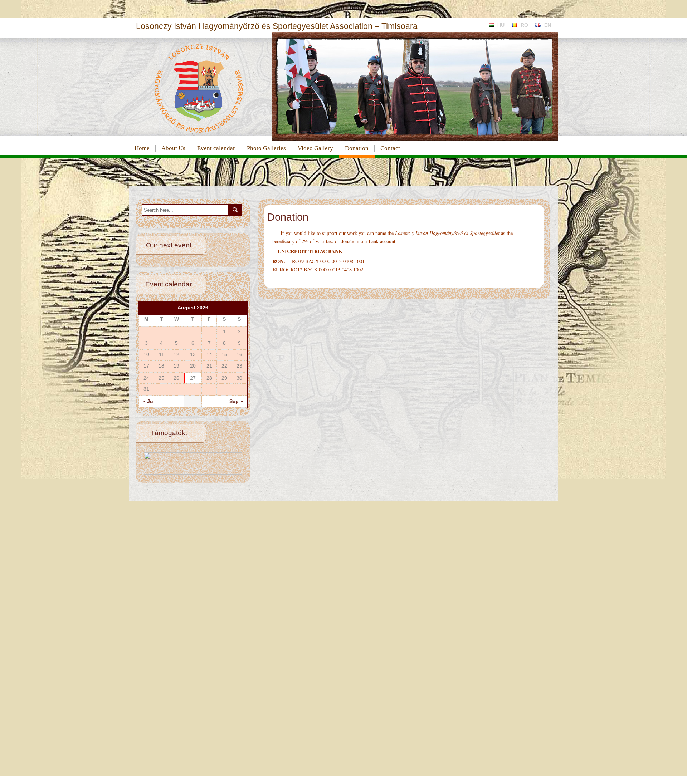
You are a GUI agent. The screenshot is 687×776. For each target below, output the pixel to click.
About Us (173, 148)
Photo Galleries (266, 148)
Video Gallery (315, 148)
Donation (357, 148)
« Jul (149, 401)
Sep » (236, 401)
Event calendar (216, 148)
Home (142, 148)
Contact (390, 148)
